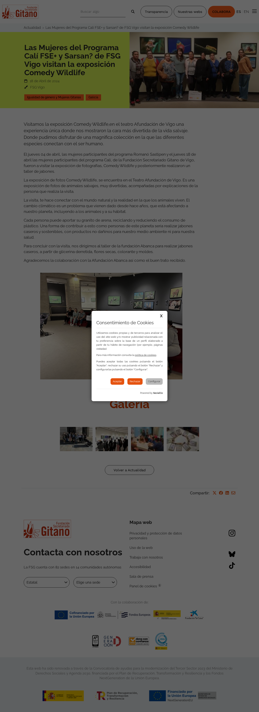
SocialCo (158, 393)
